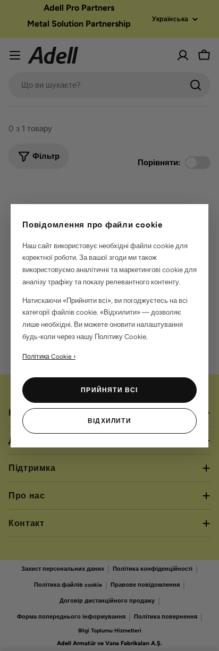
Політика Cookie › (48, 356)
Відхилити (109, 421)
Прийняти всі (109, 390)
